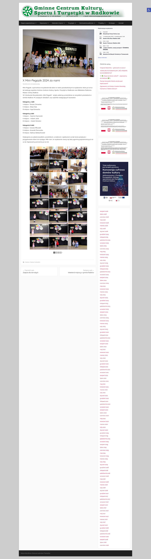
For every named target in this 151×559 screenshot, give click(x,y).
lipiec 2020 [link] (103, 413)
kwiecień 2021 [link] (104, 387)
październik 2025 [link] (105, 240)
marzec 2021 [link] (104, 390)
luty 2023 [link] (103, 326)
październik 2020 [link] (105, 404)
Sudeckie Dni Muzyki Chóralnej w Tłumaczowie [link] (115, 54)
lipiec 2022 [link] (103, 346)
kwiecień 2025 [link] (104, 254)
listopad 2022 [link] (104, 335)
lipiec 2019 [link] (103, 447)
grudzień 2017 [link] (104, 493)
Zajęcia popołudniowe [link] (28, 23)
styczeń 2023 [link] (104, 329)
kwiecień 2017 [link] (104, 516)
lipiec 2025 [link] (103, 246)
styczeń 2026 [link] (104, 231)
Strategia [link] (112, 23)
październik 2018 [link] (105, 473)
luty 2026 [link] (103, 228)
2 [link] (56, 252)
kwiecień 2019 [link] (104, 456)
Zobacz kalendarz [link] (102, 57)
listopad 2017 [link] (104, 496)
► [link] (62, 252)
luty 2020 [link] (103, 427)
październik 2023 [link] (105, 306)
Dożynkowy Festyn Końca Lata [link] (111, 34)
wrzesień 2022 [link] (104, 341)
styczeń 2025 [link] (104, 263)
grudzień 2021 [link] (104, 364)
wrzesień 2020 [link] (104, 407)
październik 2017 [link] (105, 499)
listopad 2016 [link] (104, 531)
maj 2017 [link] (102, 513)
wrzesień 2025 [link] (104, 243)
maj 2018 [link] (102, 479)
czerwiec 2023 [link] (104, 318)
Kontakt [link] (121, 23)
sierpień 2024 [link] (104, 277)
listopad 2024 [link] (104, 269)
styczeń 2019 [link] (104, 464)
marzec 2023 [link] (104, 323)
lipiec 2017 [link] (103, 508)
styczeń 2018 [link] (104, 490)
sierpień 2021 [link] (104, 375)
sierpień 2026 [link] (104, 211)
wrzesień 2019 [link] (104, 441)
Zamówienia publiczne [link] (86, 23)
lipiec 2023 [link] (103, 315)
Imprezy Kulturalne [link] (35, 262)
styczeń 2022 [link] (104, 361)
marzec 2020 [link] (104, 424)
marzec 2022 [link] (104, 355)
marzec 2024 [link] (104, 292)
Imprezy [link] (27, 262)
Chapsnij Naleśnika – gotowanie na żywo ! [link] (113, 68)
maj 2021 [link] (102, 384)
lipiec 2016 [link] (103, 542)
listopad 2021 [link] (104, 366)
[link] (149, 10)
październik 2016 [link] (105, 533)
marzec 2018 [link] (104, 485)
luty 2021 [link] (102, 392)
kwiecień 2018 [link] (104, 482)
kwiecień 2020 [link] (104, 421)
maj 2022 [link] (102, 349)
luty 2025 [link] (103, 260)
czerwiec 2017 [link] (104, 510)
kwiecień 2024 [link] (104, 289)
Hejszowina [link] (43, 23)
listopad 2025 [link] (104, 237)
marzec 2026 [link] (104, 225)
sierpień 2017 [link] (104, 505)
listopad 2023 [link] (104, 303)
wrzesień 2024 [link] (104, 274)
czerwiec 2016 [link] (104, 545)
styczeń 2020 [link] (104, 430)
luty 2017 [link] (102, 522)
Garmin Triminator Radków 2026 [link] (111, 43)
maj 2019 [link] (102, 453)
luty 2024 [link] (103, 295)
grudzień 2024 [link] (104, 266)
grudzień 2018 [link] (104, 467)
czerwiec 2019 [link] (104, 450)
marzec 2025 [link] (104, 257)
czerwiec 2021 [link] (104, 381)
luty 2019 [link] (102, 462)
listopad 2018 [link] (104, 470)
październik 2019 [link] (105, 439)
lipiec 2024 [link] (103, 280)
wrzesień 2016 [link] (104, 536)
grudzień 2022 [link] (104, 332)
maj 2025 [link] (102, 251)
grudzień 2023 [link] (104, 300)
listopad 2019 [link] (104, 436)
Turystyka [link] (71, 23)
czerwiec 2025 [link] (104, 249)
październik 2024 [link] (105, 272)
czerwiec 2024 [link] (104, 283)
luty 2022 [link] (103, 358)
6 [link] (60, 252)
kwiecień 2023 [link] (104, 320)
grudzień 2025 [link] (104, 234)
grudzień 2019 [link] (104, 433)
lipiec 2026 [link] (103, 214)
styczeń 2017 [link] (104, 525)
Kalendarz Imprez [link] (57, 23)
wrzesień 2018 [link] (104, 476)
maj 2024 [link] (102, 286)
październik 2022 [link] (105, 338)
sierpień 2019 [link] (104, 444)
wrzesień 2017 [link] (104, 502)
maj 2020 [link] (103, 418)
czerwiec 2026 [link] (104, 217)
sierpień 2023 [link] (104, 312)
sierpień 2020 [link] (104, 410)
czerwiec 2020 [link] (104, 415)
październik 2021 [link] (105, 369)
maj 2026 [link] (103, 220)
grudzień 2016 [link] (104, 528)
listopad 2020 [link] (104, 401)
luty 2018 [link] (102, 487)
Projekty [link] (101, 23)
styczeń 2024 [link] (104, 297)
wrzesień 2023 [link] (104, 309)
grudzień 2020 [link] (104, 398)
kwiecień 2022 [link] (104, 352)
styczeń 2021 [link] (104, 395)
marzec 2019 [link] (104, 459)
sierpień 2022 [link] (104, 343)
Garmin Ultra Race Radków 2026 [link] (111, 38)
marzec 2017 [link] (104, 519)
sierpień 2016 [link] (104, 539)
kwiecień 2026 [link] (104, 223)
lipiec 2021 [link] (103, 378)
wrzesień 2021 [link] (104, 372)
